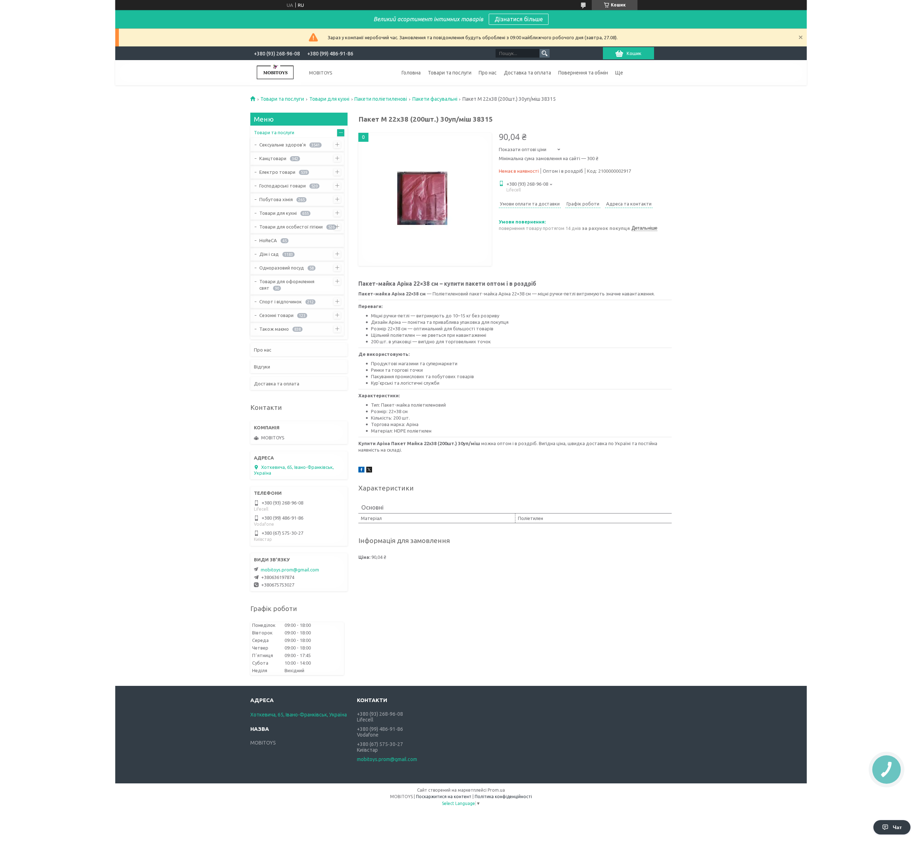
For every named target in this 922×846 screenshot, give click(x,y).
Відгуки (262, 366)
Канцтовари (272, 158)
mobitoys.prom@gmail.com (290, 569)
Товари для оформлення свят (286, 284)
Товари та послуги (449, 73)
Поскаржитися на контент (443, 796)
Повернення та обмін (583, 73)
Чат (897, 827)
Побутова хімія (276, 199)
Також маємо (274, 328)
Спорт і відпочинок (280, 301)
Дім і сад (269, 254)
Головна (411, 73)
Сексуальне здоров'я (282, 144)
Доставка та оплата (527, 73)
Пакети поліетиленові (380, 99)
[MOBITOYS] (275, 72)
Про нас (488, 73)
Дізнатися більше (518, 19)
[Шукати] (545, 53)
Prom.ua (496, 790)
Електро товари (277, 172)
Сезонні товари (276, 315)
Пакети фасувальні (434, 99)
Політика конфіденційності (503, 796)
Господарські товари (282, 185)
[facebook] (361, 470)
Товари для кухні (329, 99)
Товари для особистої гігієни (291, 226)
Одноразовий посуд (281, 267)
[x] (369, 470)
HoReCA (268, 240)
